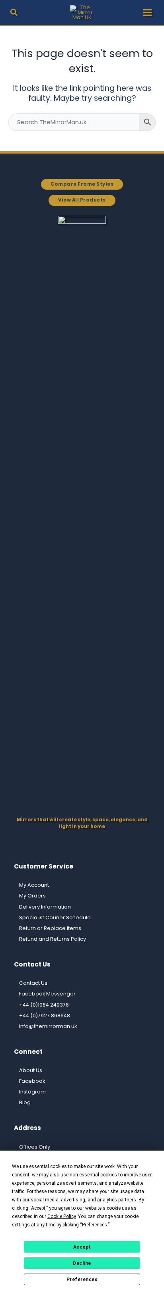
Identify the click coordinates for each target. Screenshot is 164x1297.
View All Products (82, 200)
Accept (82, 1247)
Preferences (82, 1279)
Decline (82, 1263)
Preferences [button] (94, 1225)
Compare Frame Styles (82, 184)
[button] (14, 13)
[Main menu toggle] (147, 12)
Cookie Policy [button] (61, 1216)
